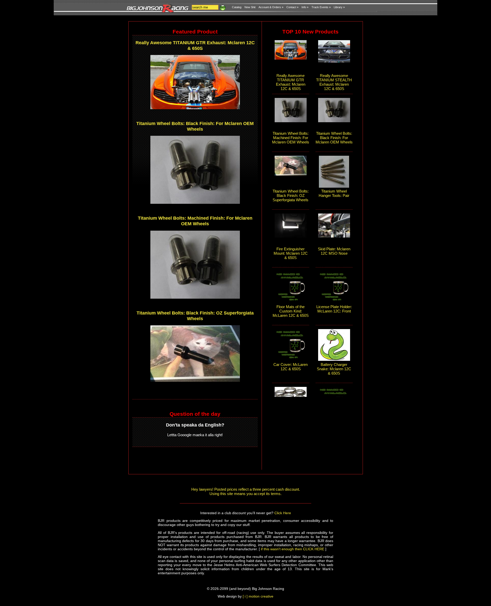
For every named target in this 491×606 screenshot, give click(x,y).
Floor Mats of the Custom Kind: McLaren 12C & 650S (291, 311)
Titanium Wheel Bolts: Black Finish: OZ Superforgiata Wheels (195, 315)
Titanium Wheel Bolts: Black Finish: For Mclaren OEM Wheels (195, 126)
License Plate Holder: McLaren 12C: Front (334, 309)
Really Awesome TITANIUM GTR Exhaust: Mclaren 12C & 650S (195, 45)
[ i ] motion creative (258, 596)
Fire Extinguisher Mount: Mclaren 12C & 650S (291, 253)
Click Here (282, 513)
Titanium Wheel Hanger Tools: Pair (334, 193)
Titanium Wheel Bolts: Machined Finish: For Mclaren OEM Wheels (195, 220)
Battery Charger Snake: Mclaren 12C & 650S (334, 368)
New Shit (249, 7)
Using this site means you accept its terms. (245, 493)
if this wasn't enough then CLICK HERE (292, 549)
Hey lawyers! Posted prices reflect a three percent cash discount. (245, 489)
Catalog (236, 7)
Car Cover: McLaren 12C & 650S (290, 366)
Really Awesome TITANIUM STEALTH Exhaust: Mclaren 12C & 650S (334, 82)
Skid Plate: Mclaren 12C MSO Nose (334, 251)
